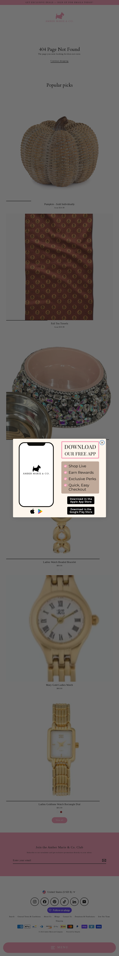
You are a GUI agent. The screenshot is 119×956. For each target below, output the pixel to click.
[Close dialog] (102, 442)
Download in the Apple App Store (81, 500)
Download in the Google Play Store (81, 510)
